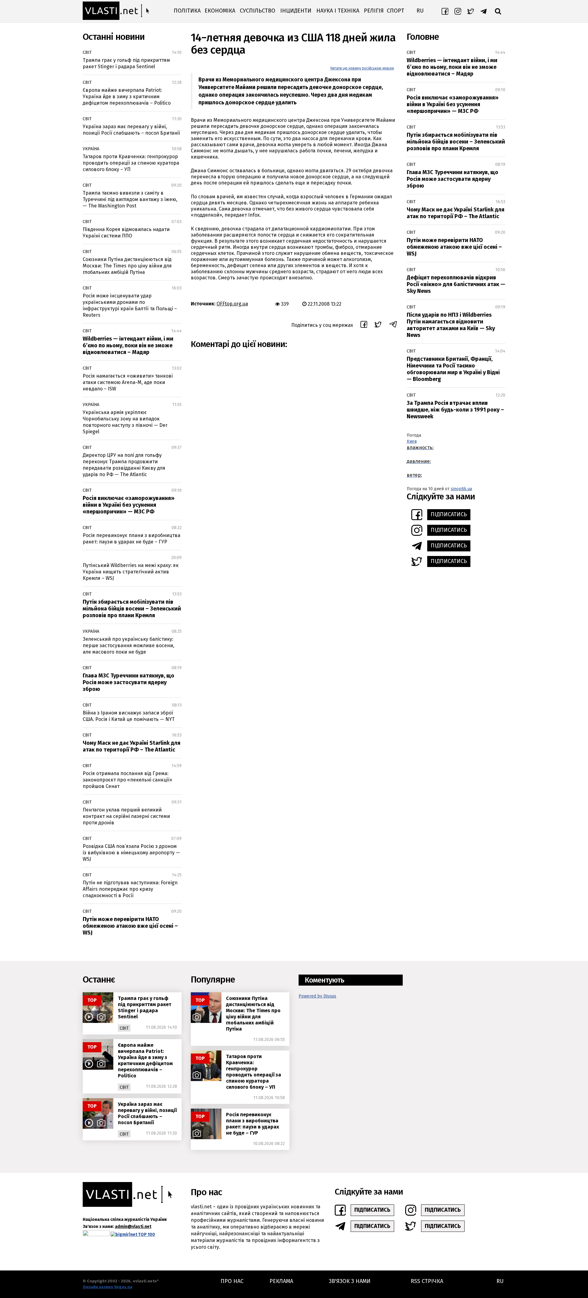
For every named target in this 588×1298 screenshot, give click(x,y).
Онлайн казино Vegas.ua (107, 1287)
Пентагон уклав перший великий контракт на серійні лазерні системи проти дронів (126, 816)
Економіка (220, 10)
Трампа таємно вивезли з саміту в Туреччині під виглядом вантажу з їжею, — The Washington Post (130, 199)
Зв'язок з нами (350, 1281)
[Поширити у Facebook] (363, 325)
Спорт (395, 10)
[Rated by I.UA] (96, 1234)
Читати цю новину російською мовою (362, 68)
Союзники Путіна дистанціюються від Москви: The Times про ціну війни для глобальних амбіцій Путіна (127, 265)
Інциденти (295, 10)
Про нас (232, 1281)
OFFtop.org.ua (232, 304)
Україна (91, 148)
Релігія (374, 10)
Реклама (281, 1281)
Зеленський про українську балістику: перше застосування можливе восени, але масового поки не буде (128, 645)
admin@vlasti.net (133, 1226)
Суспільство (257, 10)
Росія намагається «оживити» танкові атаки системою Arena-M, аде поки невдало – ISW (128, 382)
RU (420, 10)
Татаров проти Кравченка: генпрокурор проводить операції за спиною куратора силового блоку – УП (131, 163)
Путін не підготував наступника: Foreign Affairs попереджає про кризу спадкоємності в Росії (130, 889)
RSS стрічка (427, 1281)
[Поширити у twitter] (378, 325)
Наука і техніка (337, 10)
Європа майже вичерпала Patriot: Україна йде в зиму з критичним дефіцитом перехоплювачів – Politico (127, 96)
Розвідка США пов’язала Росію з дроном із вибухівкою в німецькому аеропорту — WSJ (131, 852)
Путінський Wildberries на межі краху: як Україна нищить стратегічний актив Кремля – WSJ (131, 571)
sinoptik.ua (461, 488)
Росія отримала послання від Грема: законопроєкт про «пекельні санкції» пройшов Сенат (127, 779)
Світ (87, 52)
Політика (187, 10)
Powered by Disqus (317, 996)
